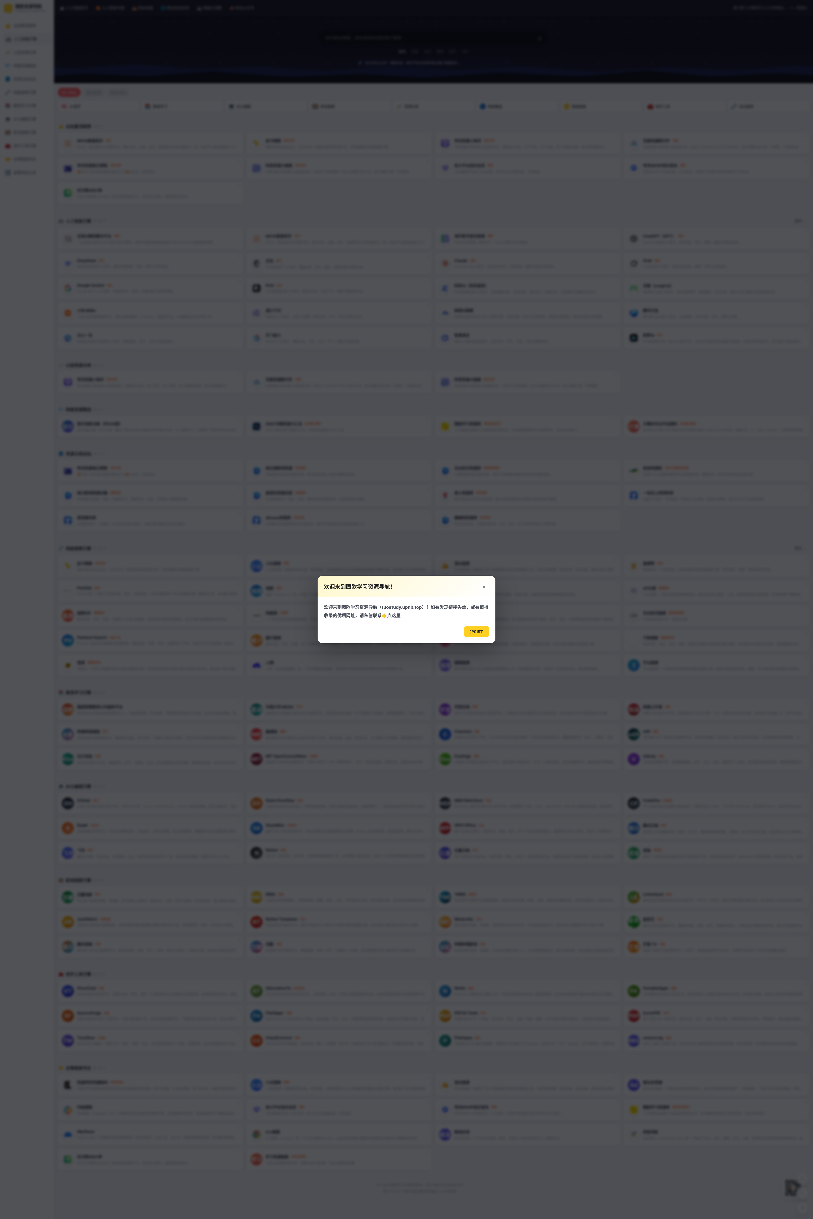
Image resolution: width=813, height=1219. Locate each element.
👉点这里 (391, 615)
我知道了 (476, 632)
